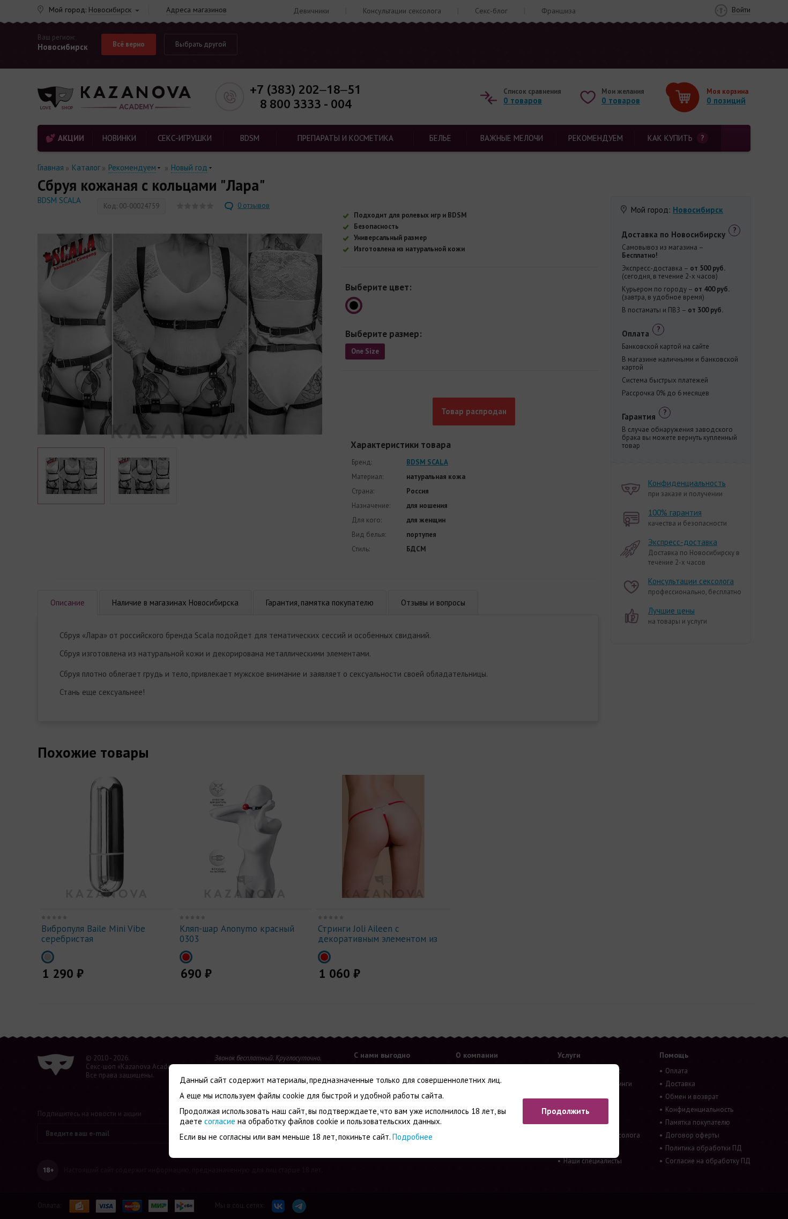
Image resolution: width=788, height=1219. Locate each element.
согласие (219, 1121)
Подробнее (412, 1137)
